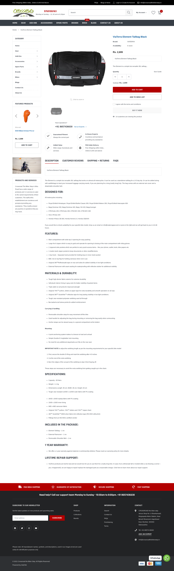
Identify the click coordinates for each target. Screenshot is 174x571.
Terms (106, 526)
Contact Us (105, 23)
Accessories (46, 23)
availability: (117, 46)
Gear (23, 23)
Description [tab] (52, 160)
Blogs (93, 23)
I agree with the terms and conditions (128, 104)
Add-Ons (33, 23)
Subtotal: (116, 83)
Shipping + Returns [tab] (98, 160)
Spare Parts (62, 23)
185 (117, 117)
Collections (77, 514)
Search (106, 511)
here (119, 468)
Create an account (128, 2)
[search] (128, 12)
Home (14, 23)
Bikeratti (18, 127)
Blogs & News (105, 3)
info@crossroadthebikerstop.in (151, 3)
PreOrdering (108, 522)
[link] (15, 528)
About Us (118, 23)
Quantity (116, 72)
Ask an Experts (79, 127)
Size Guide (158, 72)
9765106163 (50, 11)
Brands (74, 23)
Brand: (115, 42)
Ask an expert (145, 534)
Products (77, 511)
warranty (110, 451)
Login (118, 2)
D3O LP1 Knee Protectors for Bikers (25, 132)
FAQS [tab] (115, 160)
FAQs (96, 3)
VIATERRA (131, 42)
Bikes (84, 23)
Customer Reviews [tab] (73, 160)
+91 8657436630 (63, 126)
